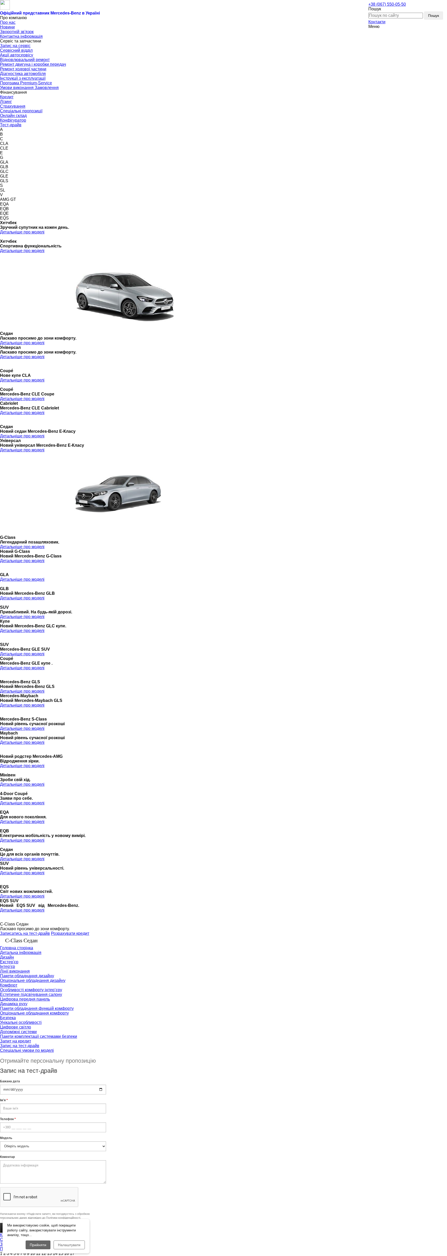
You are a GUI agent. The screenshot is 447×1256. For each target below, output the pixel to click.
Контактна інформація (21, 36)
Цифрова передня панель (25, 999)
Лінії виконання (15, 971)
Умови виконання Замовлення (29, 87)
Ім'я (4, 1100)
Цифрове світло (15, 1027)
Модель (6, 1138)
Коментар (7, 1157)
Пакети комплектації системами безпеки (38, 1036)
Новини (7, 27)
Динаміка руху (13, 1004)
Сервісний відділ (16, 50)
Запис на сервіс (15, 45)
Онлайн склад (13, 115)
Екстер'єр (9, 962)
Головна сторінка (16, 948)
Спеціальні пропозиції (21, 111)
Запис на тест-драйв (19, 1046)
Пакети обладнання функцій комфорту (37, 1008)
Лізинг (6, 101)
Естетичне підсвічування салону (31, 994)
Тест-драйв (10, 125)
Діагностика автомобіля (23, 73)
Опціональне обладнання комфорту (34, 1013)
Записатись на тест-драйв (25, 933)
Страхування (12, 106)
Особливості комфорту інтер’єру (31, 990)
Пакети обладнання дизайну (27, 976)
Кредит (6, 97)
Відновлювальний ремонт (25, 59)
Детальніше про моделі (22, 232)
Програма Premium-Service (26, 83)
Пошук (433, 15)
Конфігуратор (13, 120)
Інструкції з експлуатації (23, 78)
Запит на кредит (15, 1041)
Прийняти (38, 1245)
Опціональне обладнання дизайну (32, 980)
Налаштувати (69, 1245)
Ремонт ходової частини (23, 69)
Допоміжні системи (18, 1032)
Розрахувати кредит (70, 933)
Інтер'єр (7, 966)
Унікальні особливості (21, 1022)
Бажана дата (10, 1081)
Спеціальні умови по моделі (27, 1050)
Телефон (8, 1119)
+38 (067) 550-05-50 (387, 4)
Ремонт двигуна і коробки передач (33, 64)
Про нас (8, 22)
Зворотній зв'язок (17, 32)
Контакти (376, 22)
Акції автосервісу (16, 55)
